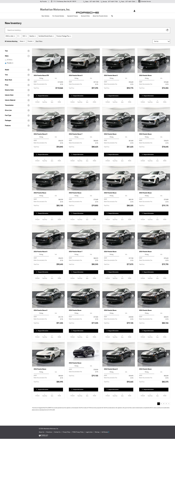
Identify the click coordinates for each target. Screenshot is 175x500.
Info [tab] (56, 78)
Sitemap (97, 432)
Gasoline (32, 36)
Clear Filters (39, 41)
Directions (49, 432)
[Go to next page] (169, 403)
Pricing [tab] (41, 78)
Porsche (30, 41)
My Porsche (43, 2)
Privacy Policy (66, 432)
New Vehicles (45, 16)
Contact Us (57, 432)
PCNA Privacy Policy (78, 432)
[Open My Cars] (134, 11)
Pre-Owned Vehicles (58, 16)
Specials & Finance (72, 16)
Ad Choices (105, 432)
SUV (25, 36)
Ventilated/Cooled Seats (46, 36)
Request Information (43, 96)
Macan (21, 41)
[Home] (87, 13)
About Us (41, 432)
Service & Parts (85, 16)
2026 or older (10, 36)
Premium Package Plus (64, 36)
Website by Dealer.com (43, 436)
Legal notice (89, 432)
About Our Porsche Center (100, 16)
